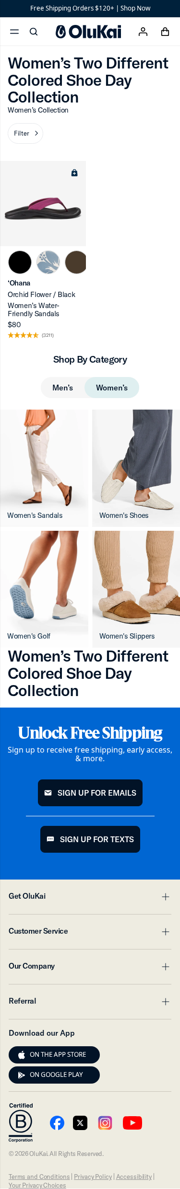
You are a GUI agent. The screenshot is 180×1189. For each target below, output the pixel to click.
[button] (25, 133)
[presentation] (21, 1055)
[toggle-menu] (164, 897)
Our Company (90, 968)
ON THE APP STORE (58, 1054)
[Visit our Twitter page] (80, 1123)
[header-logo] (88, 31)
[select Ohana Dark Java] (76, 262)
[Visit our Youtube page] (57, 1123)
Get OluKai (90, 898)
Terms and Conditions (39, 1176)
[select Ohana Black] (20, 262)
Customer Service (90, 933)
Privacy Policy (92, 1176)
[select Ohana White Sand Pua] (48, 262)
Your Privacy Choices (37, 1185)
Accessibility (134, 1176)
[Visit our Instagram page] (105, 1123)
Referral (90, 1003)
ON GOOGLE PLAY (56, 1074)
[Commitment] (21, 1123)
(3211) (48, 335)
